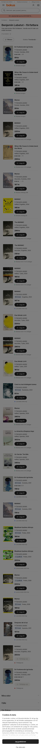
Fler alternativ (20, 747)
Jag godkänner (20, 742)
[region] (20, 731)
